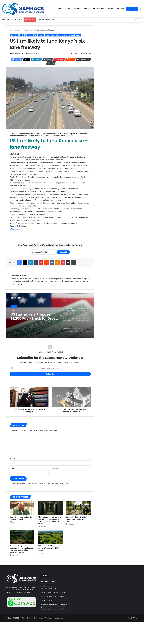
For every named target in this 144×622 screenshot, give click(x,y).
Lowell (63, 592)
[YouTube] (21, 284)
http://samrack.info (17, 229)
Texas (43, 608)
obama (51, 600)
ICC (61, 589)
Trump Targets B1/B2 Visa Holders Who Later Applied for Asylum (59, 20)
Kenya (41, 35)
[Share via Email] (68, 262)
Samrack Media (59, 618)
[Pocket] (63, 262)
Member (120, 9)
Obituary (77, 9)
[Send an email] (22, 54)
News (67, 9)
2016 (18, 30)
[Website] (13, 284)
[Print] (73, 262)
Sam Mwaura (15, 54)
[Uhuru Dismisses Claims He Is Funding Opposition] (22, 508)
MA (42, 596)
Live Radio (132, 9)
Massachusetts (51, 596)
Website (55, 468)
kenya (43, 592)
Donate (111, 9)
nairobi (43, 600)
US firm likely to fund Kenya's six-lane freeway (61, 245)
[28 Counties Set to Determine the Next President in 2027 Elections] (50, 537)
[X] (25, 262)
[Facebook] (19, 262)
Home (59, 9)
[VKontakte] (52, 262)
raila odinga (63, 604)
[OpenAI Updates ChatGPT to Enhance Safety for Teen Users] (78, 508)
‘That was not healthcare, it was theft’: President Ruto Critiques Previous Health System (49, 520)
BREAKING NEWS (30, 35)
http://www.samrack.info (49, 589)
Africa (19, 35)
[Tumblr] (36, 262)
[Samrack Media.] (23, 8)
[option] (50, 315)
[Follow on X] (21, 54)
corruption (44, 581)
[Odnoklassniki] (57, 262)
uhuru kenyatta (60, 608)
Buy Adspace (98, 9)
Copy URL (63, 252)
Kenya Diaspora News (53, 35)
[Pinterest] (41, 262)
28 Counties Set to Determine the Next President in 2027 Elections (50, 548)
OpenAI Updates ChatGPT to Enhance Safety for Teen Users (78, 519)
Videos (87, 9)
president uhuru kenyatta (49, 604)
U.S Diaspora (75, 35)
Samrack (40, 618)
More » (88, 281)
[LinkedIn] (30, 262)
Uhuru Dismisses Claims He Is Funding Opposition (21, 518)
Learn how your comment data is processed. (53, 483)
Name (12, 459)
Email (12, 468)
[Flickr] (18, 284)
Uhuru (50, 608)
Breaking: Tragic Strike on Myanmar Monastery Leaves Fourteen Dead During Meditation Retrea (21, 549)
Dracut (53, 581)
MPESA (61, 596)
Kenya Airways (53, 592)
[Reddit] (46, 262)
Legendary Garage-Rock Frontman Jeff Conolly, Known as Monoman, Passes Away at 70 (32, 316)
